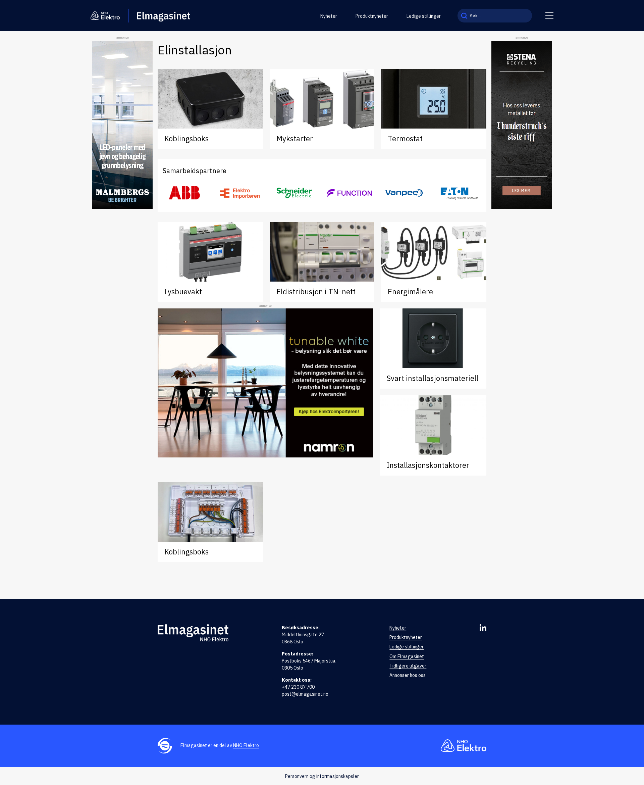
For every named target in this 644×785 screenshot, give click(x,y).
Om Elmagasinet (406, 656)
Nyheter (328, 16)
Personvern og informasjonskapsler (322, 776)
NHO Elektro (246, 745)
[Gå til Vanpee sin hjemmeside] (404, 193)
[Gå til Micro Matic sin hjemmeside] (349, 193)
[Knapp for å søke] (464, 15)
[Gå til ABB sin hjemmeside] (185, 193)
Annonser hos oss (407, 675)
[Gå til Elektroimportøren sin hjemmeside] (239, 193)
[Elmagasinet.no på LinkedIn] (483, 627)
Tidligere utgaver (407, 666)
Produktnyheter (372, 16)
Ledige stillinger (424, 16)
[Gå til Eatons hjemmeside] (459, 193)
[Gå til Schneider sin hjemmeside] (294, 193)
